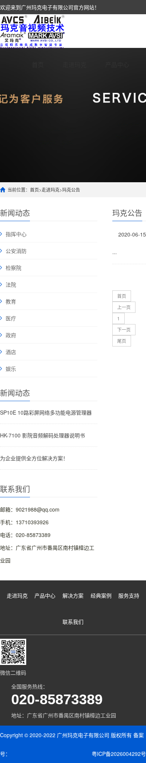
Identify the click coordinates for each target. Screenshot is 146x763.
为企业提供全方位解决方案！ (34, 458)
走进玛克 (74, 64)
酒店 (11, 351)
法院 (11, 284)
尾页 (121, 341)
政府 (11, 335)
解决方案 (73, 595)
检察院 (13, 267)
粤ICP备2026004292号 (119, 753)
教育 (11, 301)
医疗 (11, 318)
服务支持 (128, 595)
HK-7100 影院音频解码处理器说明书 (42, 435)
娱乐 (11, 368)
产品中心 (117, 64)
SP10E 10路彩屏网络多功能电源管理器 (46, 412)
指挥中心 (16, 234)
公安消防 (16, 250)
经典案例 (101, 595)
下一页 (124, 329)
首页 (38, 64)
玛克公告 (71, 189)
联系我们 (73, 621)
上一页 (124, 307)
